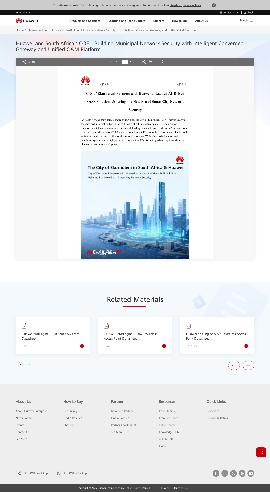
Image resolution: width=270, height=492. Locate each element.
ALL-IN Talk (166, 439)
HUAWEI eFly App (75, 473)
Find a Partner (120, 418)
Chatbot (68, 425)
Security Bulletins (217, 418)
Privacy (165, 488)
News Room (23, 418)
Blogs (162, 445)
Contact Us (22, 432)
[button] (20, 364)
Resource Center (169, 418)
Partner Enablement (123, 425)
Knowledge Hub (169, 432)
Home (20, 30)
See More (21, 439)
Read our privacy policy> (185, 5)
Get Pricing (70, 411)
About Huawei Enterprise (31, 411)
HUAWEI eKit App (36, 473)
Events (20, 425)
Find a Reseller (72, 418)
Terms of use (181, 488)
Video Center (167, 425)
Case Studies (167, 411)
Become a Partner (122, 411)
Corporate (213, 411)
